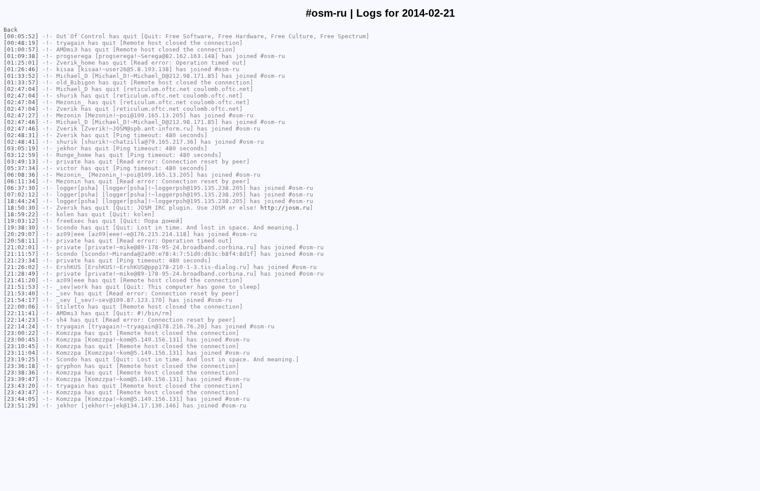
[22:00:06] (21, 306)
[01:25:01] (21, 62)
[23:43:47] (21, 392)
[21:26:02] (21, 267)
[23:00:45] (21, 339)
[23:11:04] (21, 352)
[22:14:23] (21, 319)
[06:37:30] (21, 188)
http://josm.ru (285, 207)
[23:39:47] (21, 379)
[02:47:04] (21, 89)
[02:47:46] (21, 122)
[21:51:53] (21, 287)
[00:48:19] (21, 43)
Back (11, 29)
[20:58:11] (21, 240)
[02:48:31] (21, 135)
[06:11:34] (21, 181)
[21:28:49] (21, 273)
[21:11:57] (21, 254)
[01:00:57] (21, 49)
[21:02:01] (21, 247)
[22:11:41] (21, 313)
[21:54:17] (21, 300)
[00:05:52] (21, 36)
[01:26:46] (21, 69)
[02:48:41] (21, 141)
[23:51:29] (21, 405)
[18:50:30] (21, 207)
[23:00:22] (21, 333)
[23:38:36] (21, 372)
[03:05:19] (21, 148)
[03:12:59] (21, 155)
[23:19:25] (21, 359)
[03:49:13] (21, 161)
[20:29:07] (21, 234)
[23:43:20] (21, 385)
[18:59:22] (21, 214)
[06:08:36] (21, 174)
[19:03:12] (21, 221)
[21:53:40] (21, 293)
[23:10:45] (21, 346)
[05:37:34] (21, 168)
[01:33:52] (21, 76)
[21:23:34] (21, 260)
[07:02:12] (21, 194)
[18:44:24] (21, 201)
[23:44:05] (21, 399)
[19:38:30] (21, 227)
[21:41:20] (21, 280)
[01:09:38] (21, 56)
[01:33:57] (21, 82)
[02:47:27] (21, 115)
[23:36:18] (21, 366)
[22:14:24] (21, 326)
